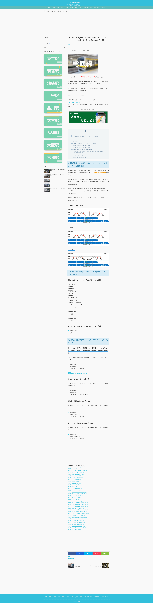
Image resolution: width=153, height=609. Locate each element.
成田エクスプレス (75, 472)
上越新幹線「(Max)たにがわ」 (78, 518)
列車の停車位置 (96, 7)
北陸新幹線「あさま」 (76, 524)
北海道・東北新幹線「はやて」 (78, 509)
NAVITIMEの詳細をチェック (76, 102)
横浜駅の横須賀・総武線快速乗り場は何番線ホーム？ (57, 189)
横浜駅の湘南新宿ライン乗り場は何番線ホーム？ (57, 175)
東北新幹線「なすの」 (76, 508)
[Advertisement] (76, 23)
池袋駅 (54, 7)
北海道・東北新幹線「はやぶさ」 (79, 513)
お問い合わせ (46, 10)
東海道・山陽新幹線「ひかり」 (78, 504)
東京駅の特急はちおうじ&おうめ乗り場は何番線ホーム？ (57, 170)
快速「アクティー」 (76, 495)
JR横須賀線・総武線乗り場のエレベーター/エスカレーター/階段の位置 (85, 136)
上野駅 (58, 7)
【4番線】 (76, 141)
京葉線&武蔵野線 (75, 488)
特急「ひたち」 (75, 497)
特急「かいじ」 (75, 490)
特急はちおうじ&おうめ (77, 466)
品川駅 (62, 7)
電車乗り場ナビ (75, 2)
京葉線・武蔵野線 (75, 474)
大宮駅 (67, 7)
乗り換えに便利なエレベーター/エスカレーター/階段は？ (83, 149)
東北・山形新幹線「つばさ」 (78, 517)
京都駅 (80, 7)
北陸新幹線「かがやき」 (77, 526)
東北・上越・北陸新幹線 (77, 470)
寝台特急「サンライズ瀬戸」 (78, 492)
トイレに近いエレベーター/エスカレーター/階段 (82, 147)
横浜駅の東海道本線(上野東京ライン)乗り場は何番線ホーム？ (57, 184)
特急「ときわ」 (75, 499)
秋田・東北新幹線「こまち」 (78, 511)
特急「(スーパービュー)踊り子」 (79, 501)
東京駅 (45, 7)
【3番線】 (76, 139)
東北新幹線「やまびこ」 (77, 515)
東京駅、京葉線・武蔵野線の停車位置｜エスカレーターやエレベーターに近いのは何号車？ (81, 565)
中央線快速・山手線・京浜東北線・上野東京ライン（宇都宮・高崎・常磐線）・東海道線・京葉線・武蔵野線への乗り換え (89, 152)
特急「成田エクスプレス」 (77, 527)
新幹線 (73, 468)
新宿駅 (49, 7)
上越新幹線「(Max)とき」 (77, 520)
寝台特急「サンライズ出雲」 (78, 493)
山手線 (73, 481)
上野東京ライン (75, 477)
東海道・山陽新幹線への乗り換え (79, 155)
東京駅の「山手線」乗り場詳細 (79, 373)
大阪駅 (76, 7)
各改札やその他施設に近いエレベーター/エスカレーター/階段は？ (84, 143)
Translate (51, 43)
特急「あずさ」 (75, 529)
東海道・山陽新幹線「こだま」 (78, 502)
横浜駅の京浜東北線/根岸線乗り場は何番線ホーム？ (57, 180)
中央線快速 (74, 483)
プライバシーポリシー (104, 7)
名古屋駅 (71, 7)
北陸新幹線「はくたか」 (77, 522)
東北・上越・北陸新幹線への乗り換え (80, 157)
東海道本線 (74, 475)
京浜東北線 (74, 479)
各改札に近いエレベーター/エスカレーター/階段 (82, 145)
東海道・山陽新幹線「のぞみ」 (78, 506)
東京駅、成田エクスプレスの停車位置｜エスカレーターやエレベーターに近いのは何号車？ (95, 565)
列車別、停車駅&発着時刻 (88, 7)
